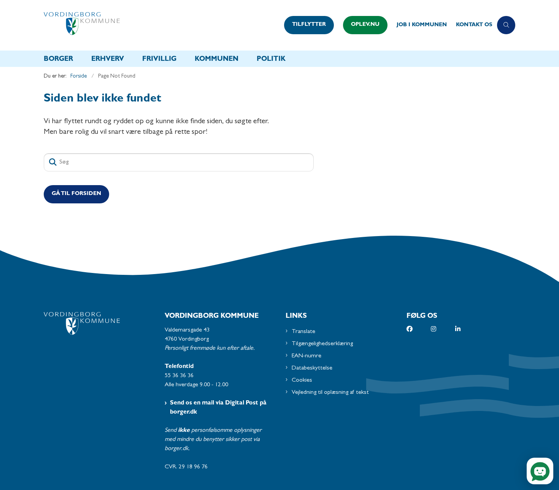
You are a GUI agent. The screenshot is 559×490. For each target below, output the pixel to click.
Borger (58, 59)
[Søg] (53, 162)
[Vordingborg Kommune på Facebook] (419, 329)
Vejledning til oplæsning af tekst (330, 393)
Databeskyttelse (312, 368)
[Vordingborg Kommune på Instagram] (443, 329)
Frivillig (159, 59)
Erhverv (107, 59)
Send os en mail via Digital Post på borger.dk (218, 407)
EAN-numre (306, 356)
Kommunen (216, 59)
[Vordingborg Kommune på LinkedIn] (467, 329)
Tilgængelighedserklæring (322, 344)
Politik (271, 59)
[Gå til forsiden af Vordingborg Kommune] (162, 25)
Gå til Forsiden (76, 194)
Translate (303, 332)
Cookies (302, 380)
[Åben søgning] (506, 25)
